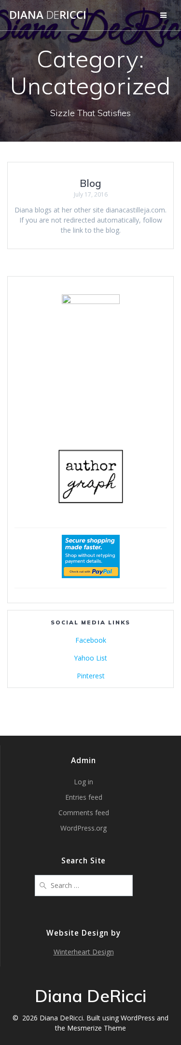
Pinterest (91, 675)
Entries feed (83, 797)
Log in (83, 781)
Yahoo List (90, 657)
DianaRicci (47, 15)
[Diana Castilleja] (91, 301)
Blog (90, 183)
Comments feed (83, 812)
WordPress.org (83, 828)
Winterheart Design (84, 951)
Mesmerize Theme (96, 1027)
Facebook (90, 640)
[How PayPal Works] (91, 575)
